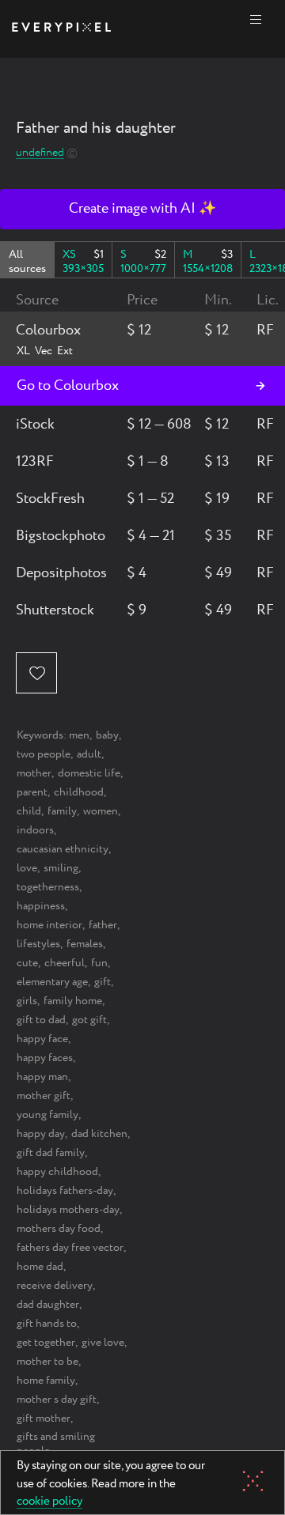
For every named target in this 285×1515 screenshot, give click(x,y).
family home (73, 1001)
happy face (42, 1039)
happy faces (45, 1058)
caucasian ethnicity (62, 849)
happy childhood (57, 1172)
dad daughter (48, 1305)
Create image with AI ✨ (142, 208)
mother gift (43, 1096)
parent (32, 792)
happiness (41, 906)
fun (99, 963)
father (103, 925)
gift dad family (51, 1153)
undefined (40, 153)
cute (27, 963)
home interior (49, 925)
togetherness (48, 887)
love (27, 868)
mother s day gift (57, 1399)
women (100, 811)
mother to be (47, 1361)
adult (89, 754)
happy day (41, 1134)
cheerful (64, 963)
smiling (61, 868)
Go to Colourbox (68, 386)
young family (47, 1115)
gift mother (43, 1418)
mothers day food (59, 1229)
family (62, 811)
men (79, 735)
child (29, 811)
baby (107, 735)
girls (27, 1001)
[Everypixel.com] (61, 29)
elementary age (52, 982)
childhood (79, 792)
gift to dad (41, 1020)
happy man (42, 1077)
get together (46, 1343)
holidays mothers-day (68, 1210)
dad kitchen (99, 1134)
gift (102, 982)
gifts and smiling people (56, 1444)
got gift (89, 1020)
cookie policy (49, 1502)
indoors (35, 830)
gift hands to (47, 1324)
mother (34, 773)
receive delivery (55, 1286)
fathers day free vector (70, 1248)
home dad (40, 1267)
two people (43, 754)
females (84, 944)
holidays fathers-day (65, 1191)
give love (103, 1343)
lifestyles (38, 944)
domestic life (89, 773)
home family (46, 1380)
